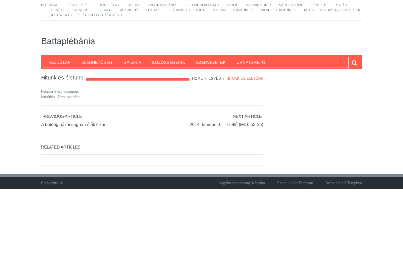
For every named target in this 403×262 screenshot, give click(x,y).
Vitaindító (129, 10)
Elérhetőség (78, 5)
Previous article (62, 116)
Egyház (152, 10)
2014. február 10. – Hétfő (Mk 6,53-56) (226, 124)
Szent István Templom (295, 183)
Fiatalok (79, 10)
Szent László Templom (343, 183)
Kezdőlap (59, 62)
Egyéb (214, 78)
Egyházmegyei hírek (186, 10)
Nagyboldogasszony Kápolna (242, 183)
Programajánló (162, 5)
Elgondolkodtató (202, 5)
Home (197, 78)
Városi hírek (290, 5)
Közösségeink (168, 62)
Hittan (133, 5)
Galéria (132, 62)
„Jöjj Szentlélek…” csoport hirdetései (85, 15)
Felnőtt (56, 10)
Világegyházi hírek (278, 10)
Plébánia (49, 5)
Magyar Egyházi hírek (233, 10)
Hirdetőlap (109, 5)
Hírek (232, 5)
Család (340, 5)
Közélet (318, 5)
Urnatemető (251, 62)
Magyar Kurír (258, 5)
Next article (247, 116)
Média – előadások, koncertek (332, 10)
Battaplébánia (68, 41)
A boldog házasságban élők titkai (73, 124)
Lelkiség (104, 10)
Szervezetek (211, 62)
